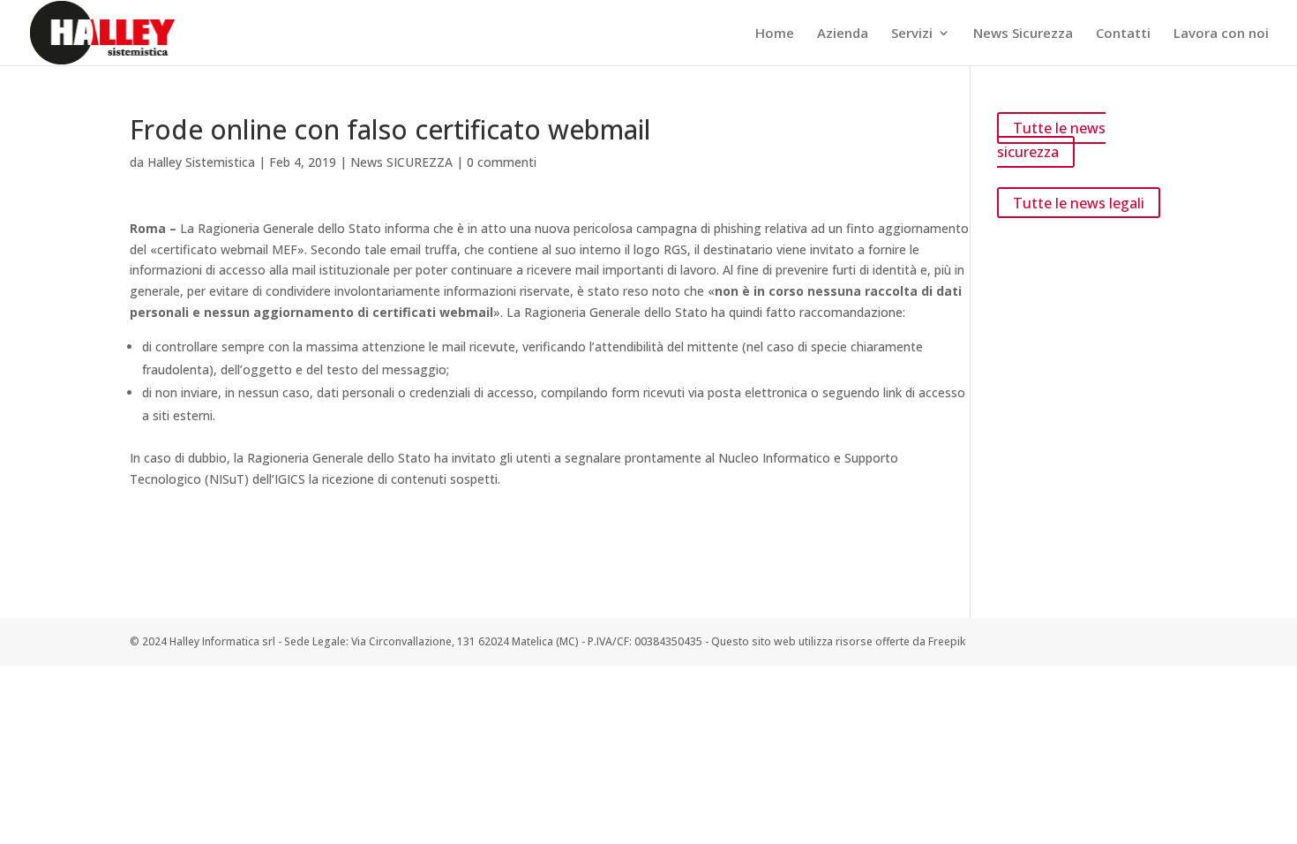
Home (774, 33)
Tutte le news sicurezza (1051, 140)
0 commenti (501, 162)
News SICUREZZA (401, 162)
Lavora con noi (1221, 33)
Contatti (1123, 33)
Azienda (842, 33)
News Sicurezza (1023, 33)
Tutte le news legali (1078, 202)
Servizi (912, 33)
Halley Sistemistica (201, 162)
